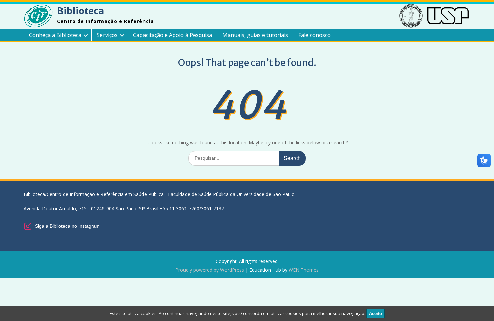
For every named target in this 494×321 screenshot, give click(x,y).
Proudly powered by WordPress (209, 270)
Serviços (107, 35)
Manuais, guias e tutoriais (255, 35)
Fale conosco (314, 35)
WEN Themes (304, 270)
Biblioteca (80, 11)
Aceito (375, 313)
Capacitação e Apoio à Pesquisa (172, 35)
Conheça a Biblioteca (55, 35)
